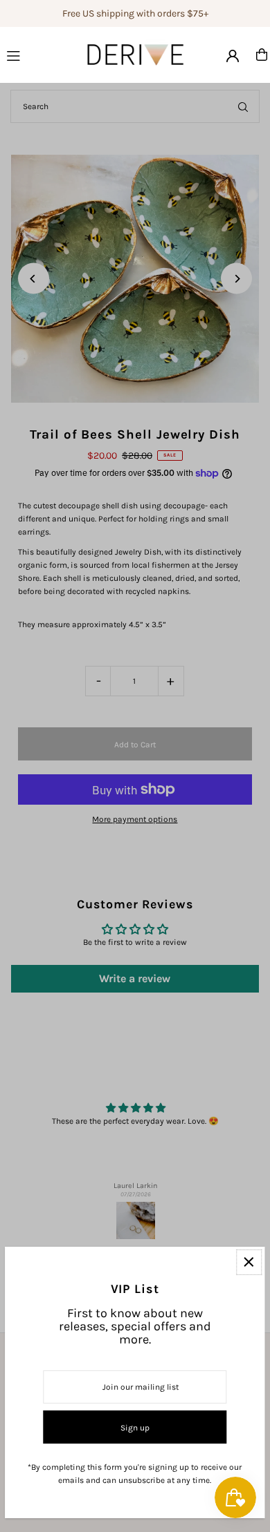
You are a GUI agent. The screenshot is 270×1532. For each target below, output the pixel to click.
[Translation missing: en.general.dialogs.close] (249, 1262)
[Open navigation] (30, 53)
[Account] (232, 56)
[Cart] (261, 54)
